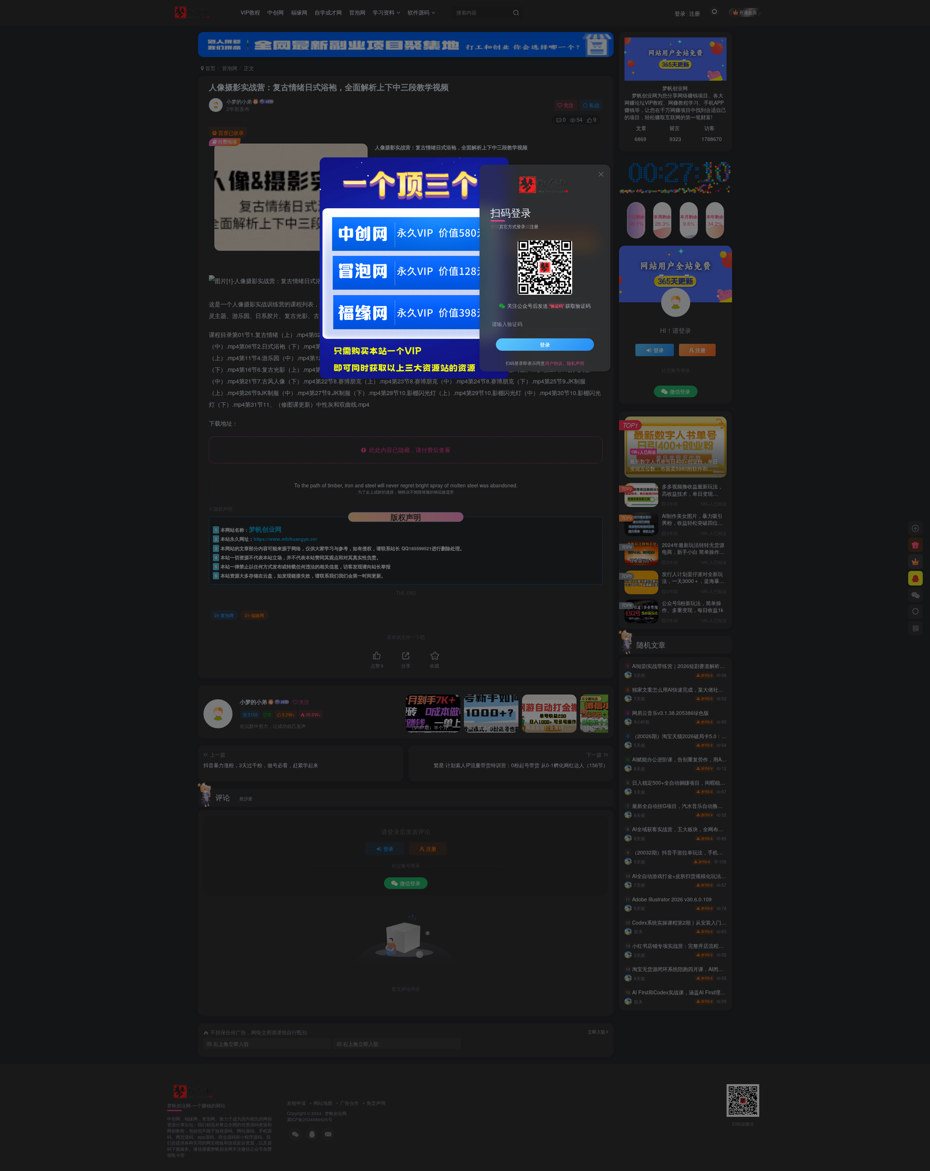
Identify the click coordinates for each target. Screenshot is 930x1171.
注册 (534, 226)
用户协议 (553, 363)
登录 (545, 344)
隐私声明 (575, 363)
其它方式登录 (512, 226)
